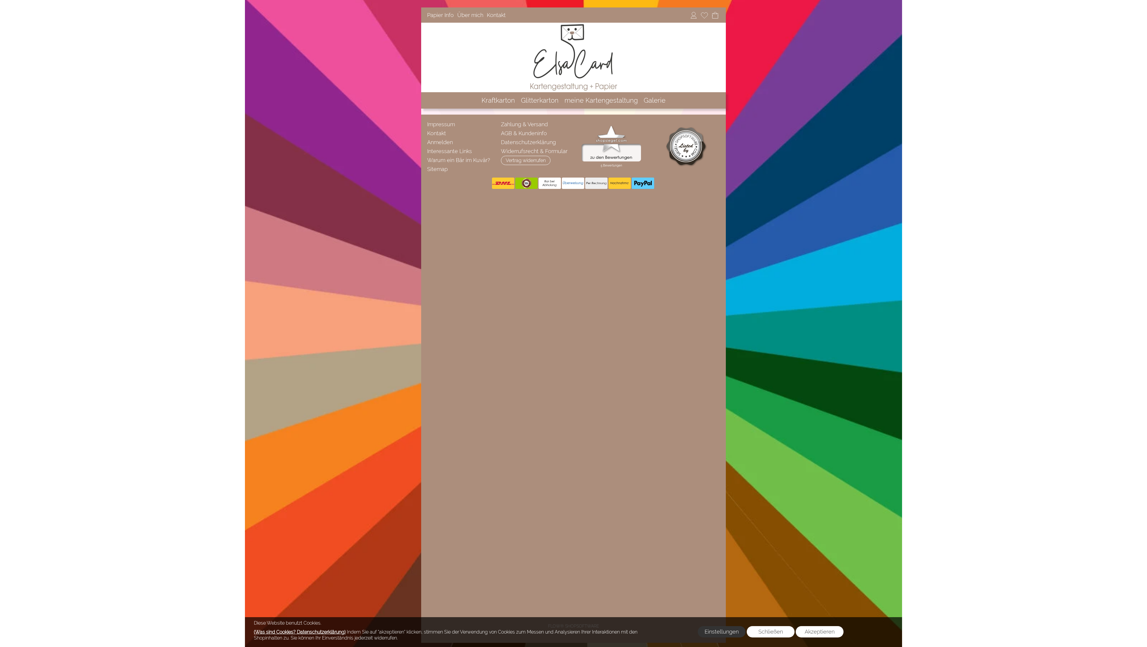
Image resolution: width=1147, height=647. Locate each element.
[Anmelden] (693, 15)
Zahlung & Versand (524, 124)
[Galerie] (654, 100)
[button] (526, 160)
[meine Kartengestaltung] (601, 100)
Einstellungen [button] (722, 631)
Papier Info (440, 15)
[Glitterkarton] (540, 100)
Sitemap (437, 169)
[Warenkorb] (715, 15)
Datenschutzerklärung (528, 142)
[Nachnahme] (619, 183)
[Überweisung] (573, 183)
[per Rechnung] (596, 183)
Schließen (770, 631)
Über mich (470, 15)
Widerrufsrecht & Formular (534, 151)
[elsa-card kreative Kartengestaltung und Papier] (573, 25)
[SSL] (526, 183)
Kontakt (496, 15)
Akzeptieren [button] (820, 631)
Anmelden (440, 142)
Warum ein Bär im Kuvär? (458, 160)
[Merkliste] (704, 15)
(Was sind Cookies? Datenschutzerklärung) (300, 632)
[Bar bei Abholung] (550, 183)
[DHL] (503, 183)
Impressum (441, 124)
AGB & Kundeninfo (524, 133)
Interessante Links (449, 151)
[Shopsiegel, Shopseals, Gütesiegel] (611, 127)
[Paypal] (643, 183)
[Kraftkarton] (498, 100)
